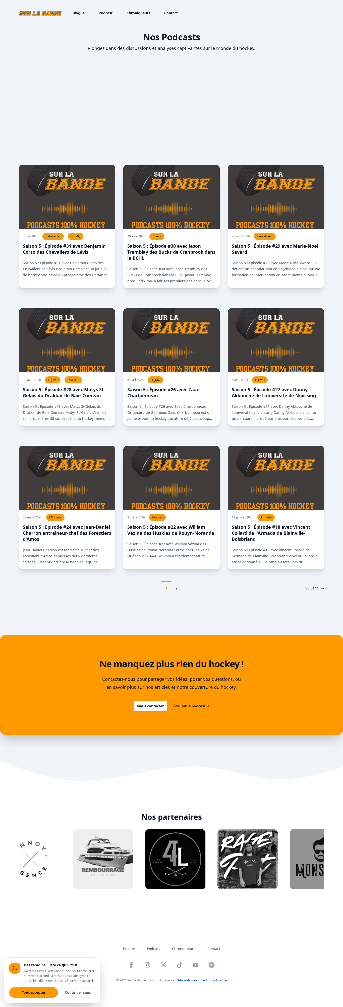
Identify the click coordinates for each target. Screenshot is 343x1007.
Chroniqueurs (138, 13)
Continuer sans (78, 992)
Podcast (105, 13)
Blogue (79, 13)
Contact (171, 13)
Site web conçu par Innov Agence (202, 980)
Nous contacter (150, 706)
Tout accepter (33, 992)
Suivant (314, 588)
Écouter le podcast (191, 706)
